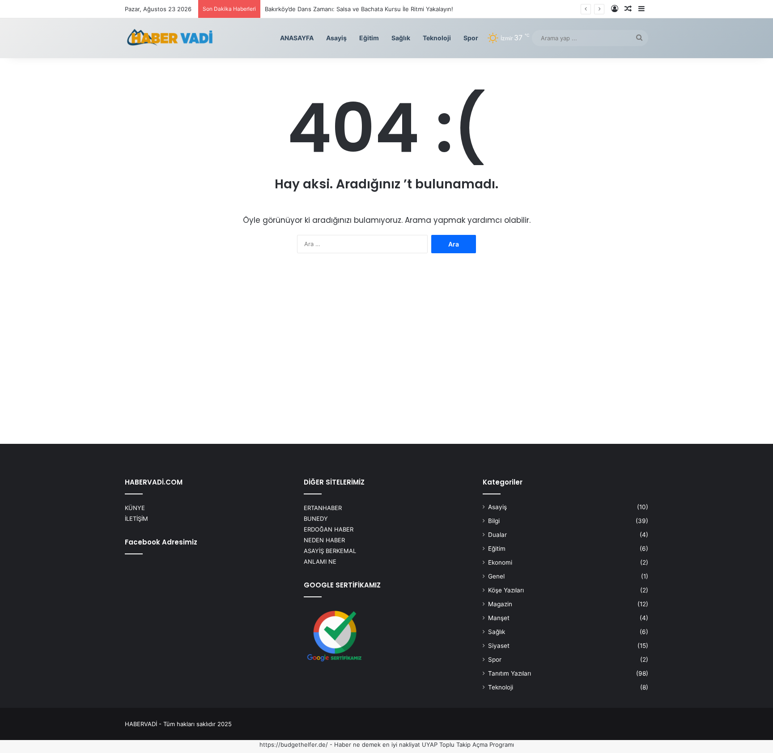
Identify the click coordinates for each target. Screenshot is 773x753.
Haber (342, 744)
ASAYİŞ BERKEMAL (330, 550)
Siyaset (499, 645)
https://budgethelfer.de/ (293, 744)
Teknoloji (437, 38)
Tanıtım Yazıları (509, 673)
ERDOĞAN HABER (328, 529)
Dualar (497, 534)
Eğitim (369, 38)
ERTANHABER (323, 507)
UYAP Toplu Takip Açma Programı (468, 744)
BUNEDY (316, 518)
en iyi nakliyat (401, 744)
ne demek (367, 744)
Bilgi (494, 520)
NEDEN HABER (324, 540)
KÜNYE (135, 507)
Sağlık (400, 38)
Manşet (499, 617)
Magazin (500, 604)
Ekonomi (500, 562)
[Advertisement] (386, 352)
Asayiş (336, 38)
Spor (470, 38)
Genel (496, 576)
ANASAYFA (297, 38)
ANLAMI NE (320, 561)
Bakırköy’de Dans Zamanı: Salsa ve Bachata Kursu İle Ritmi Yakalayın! (359, 9)
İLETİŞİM (136, 518)
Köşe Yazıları (506, 590)
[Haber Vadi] (169, 38)
